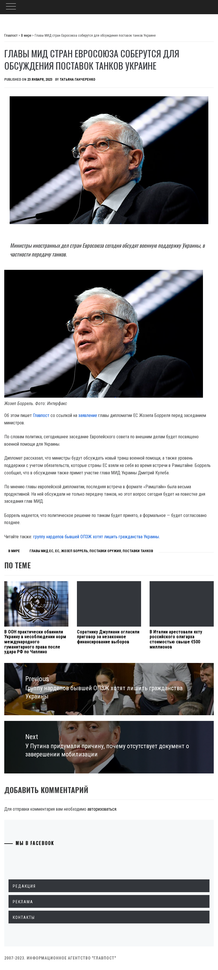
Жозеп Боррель (74, 551)
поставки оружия (105, 551)
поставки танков (138, 551)
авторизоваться (101, 809)
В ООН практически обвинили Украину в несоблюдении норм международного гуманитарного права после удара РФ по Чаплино (35, 641)
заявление (87, 415)
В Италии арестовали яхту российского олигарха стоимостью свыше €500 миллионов (176, 639)
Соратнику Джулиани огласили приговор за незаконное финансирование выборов (108, 636)
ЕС (57, 551)
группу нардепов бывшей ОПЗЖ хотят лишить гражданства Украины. (96, 536)
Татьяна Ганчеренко (77, 80)
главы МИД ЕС (41, 551)
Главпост (41, 415)
